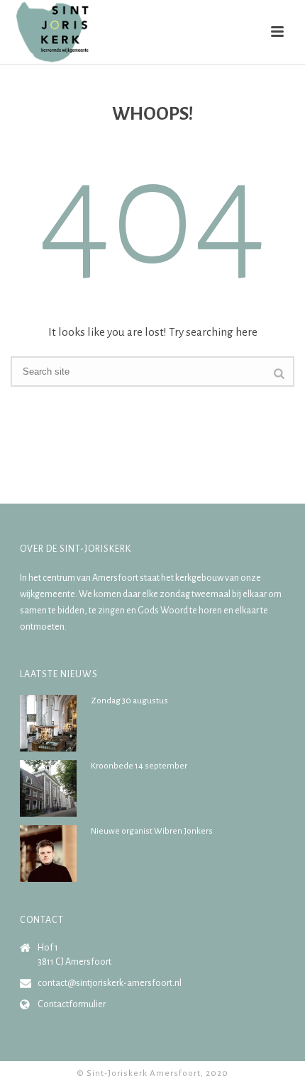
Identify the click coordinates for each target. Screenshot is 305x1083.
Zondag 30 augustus (129, 700)
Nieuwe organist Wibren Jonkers (152, 831)
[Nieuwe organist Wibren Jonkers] (48, 853)
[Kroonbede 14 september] (48, 788)
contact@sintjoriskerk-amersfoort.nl (110, 983)
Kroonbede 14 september (139, 766)
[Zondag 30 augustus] (48, 723)
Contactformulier (72, 1004)
